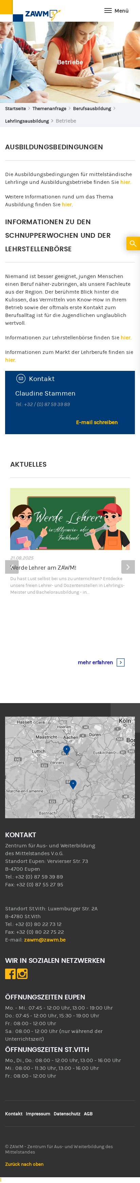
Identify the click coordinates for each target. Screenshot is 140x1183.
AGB (88, 1114)
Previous (12, 567)
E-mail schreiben (97, 422)
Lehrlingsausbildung (27, 121)
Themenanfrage (49, 108)
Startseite (15, 108)
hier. (125, 182)
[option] (70, 579)
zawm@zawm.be (45, 940)
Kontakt (13, 1114)
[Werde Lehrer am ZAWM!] (70, 519)
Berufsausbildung (92, 108)
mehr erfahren (96, 662)
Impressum (38, 1114)
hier (67, 205)
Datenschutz (67, 1114)
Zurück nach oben (24, 1164)
